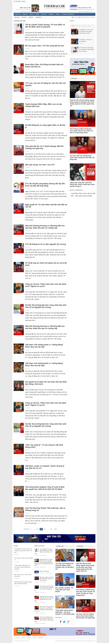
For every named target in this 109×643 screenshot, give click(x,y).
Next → (56, 529)
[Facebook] (61, 622)
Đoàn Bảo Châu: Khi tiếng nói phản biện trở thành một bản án (44, 65)
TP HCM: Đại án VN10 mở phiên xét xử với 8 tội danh (46, 264)
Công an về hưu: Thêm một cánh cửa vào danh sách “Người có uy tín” (45, 285)
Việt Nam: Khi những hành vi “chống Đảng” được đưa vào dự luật (44, 346)
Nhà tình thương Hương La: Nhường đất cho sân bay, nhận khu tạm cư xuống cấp (45, 227)
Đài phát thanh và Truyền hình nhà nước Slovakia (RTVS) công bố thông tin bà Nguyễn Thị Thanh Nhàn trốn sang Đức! (43, 562)
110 (45, 529)
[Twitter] (65, 622)
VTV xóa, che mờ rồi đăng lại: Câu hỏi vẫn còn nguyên (45, 84)
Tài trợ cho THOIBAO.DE (68, 14)
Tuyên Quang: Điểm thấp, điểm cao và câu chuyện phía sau (43, 105)
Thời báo (19, 640)
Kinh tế (31, 14)
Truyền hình (60, 546)
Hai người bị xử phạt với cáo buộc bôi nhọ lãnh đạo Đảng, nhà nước (46, 383)
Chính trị (25, 14)
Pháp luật (43, 14)
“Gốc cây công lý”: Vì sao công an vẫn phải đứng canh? (44, 446)
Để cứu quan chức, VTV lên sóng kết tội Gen (44, 46)
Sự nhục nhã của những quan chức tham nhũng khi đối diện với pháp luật (82, 157)
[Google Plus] (69, 622)
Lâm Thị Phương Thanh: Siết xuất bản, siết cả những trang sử (45, 509)
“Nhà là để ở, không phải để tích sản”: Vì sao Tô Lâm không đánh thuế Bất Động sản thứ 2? (43, 609)
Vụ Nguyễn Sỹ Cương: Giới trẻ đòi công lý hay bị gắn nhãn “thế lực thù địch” (23, 550)
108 (37, 529)
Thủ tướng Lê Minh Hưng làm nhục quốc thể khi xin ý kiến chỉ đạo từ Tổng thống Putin (81, 130)
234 (51, 529)
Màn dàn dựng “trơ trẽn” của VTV (40, 165)
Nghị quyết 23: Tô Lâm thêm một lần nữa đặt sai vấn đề (46, 206)
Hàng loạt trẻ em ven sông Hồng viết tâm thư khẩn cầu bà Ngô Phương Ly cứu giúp (44, 598)
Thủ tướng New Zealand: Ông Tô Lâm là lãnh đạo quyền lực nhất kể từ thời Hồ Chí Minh (44, 488)
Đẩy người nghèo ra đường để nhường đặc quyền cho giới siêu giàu (46, 579)
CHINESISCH (38, 17)
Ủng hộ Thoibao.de (44, 571)
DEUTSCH (24, 17)
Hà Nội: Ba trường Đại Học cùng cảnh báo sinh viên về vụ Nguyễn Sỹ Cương (45, 306)
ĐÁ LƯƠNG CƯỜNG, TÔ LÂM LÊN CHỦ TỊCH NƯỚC (64, 589)
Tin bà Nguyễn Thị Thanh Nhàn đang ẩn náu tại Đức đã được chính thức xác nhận (43, 551)
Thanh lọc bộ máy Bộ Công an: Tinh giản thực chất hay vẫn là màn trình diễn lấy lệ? (43, 588)
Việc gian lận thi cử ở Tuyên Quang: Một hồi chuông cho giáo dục (44, 147)
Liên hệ (57, 14)
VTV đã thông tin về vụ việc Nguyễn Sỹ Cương (45, 244)
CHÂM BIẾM (74, 78)
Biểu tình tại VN (25, 8)
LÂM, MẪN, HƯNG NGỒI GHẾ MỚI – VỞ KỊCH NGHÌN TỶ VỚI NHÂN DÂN (64, 612)
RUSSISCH (31, 17)
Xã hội (37, 14)
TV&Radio (51, 14)
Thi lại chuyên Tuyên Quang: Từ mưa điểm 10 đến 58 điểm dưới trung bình (45, 26)
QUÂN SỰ (41, 637)
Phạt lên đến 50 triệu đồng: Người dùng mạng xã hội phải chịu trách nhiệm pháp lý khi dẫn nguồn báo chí (82, 103)
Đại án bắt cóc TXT (84, 8)
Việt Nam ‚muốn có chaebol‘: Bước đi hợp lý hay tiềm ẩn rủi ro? (44, 467)
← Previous (26, 529)
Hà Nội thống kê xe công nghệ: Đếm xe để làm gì (45, 126)
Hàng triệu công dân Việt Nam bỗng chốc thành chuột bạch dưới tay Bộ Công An (82, 184)
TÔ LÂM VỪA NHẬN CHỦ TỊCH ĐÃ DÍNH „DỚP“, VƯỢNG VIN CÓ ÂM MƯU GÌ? (64, 566)
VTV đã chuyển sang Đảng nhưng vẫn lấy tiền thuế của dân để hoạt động (45, 185)
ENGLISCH (17, 17)
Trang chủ (17, 14)
